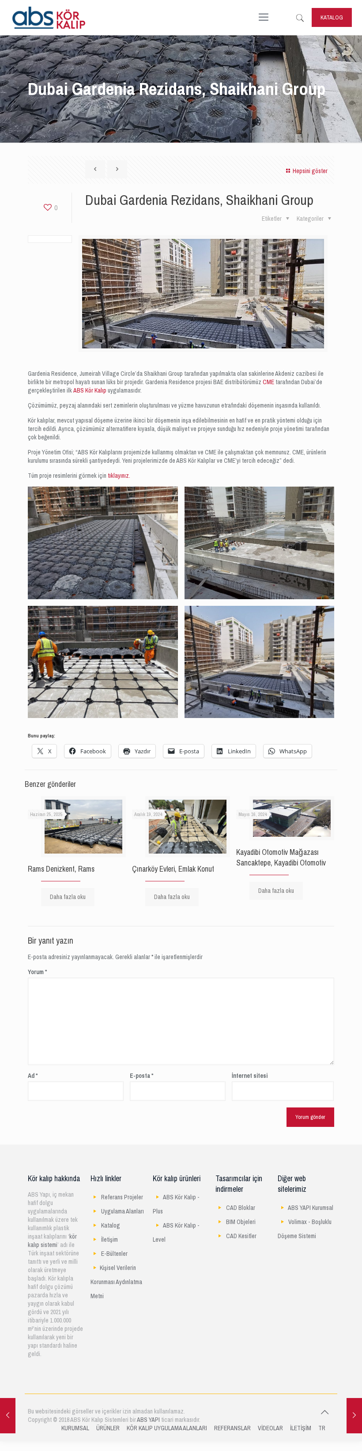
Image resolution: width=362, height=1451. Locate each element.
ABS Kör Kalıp (89, 390)
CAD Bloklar (240, 1207)
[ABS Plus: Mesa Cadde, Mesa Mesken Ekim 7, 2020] (354, 1415)
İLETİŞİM (300, 1428)
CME (268, 382)
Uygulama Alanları (122, 1211)
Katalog (110, 1225)
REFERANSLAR (232, 1428)
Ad (33, 1076)
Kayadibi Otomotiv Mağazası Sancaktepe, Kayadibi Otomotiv (281, 857)
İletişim (109, 1239)
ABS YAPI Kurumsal (310, 1207)
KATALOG (332, 17)
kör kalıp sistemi (52, 1241)
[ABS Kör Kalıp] (48, 17)
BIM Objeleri (241, 1222)
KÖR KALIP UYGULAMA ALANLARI (167, 1428)
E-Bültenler (114, 1253)
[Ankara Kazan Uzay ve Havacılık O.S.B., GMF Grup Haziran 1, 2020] (7, 1415)
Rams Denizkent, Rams (61, 869)
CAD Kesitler (241, 1236)
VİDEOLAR (270, 1428)
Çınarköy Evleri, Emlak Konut (173, 869)
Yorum (37, 972)
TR (321, 1428)
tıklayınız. (119, 475)
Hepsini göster (310, 171)
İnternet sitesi (250, 1076)
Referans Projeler (122, 1197)
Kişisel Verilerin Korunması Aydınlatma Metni (116, 1282)
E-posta (141, 1076)
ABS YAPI (148, 1419)
